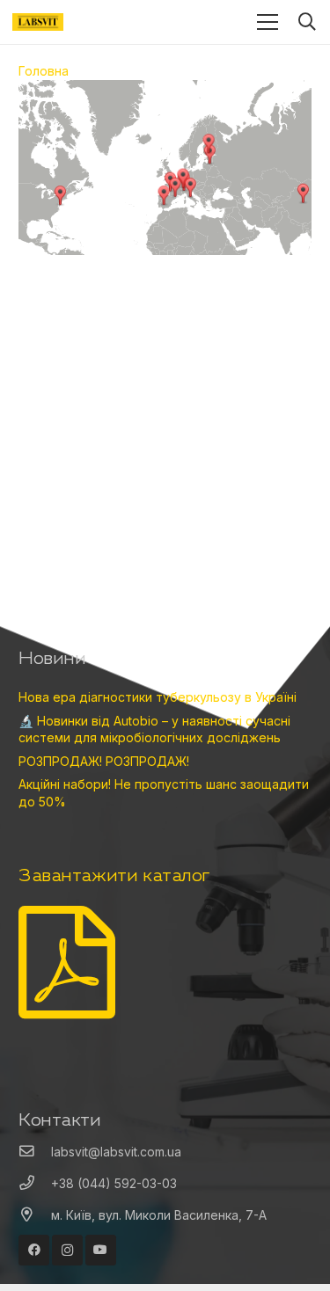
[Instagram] (67, 1250)
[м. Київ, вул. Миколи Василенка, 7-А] (34, 1215)
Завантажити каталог (113, 874)
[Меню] (267, 22)
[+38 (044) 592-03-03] (34, 1183)
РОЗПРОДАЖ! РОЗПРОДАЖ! (103, 761)
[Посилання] (37, 22)
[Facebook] (33, 1250)
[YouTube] (100, 1250)
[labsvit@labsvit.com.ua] (34, 1152)
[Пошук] (307, 22)
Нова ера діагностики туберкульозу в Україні (157, 696)
